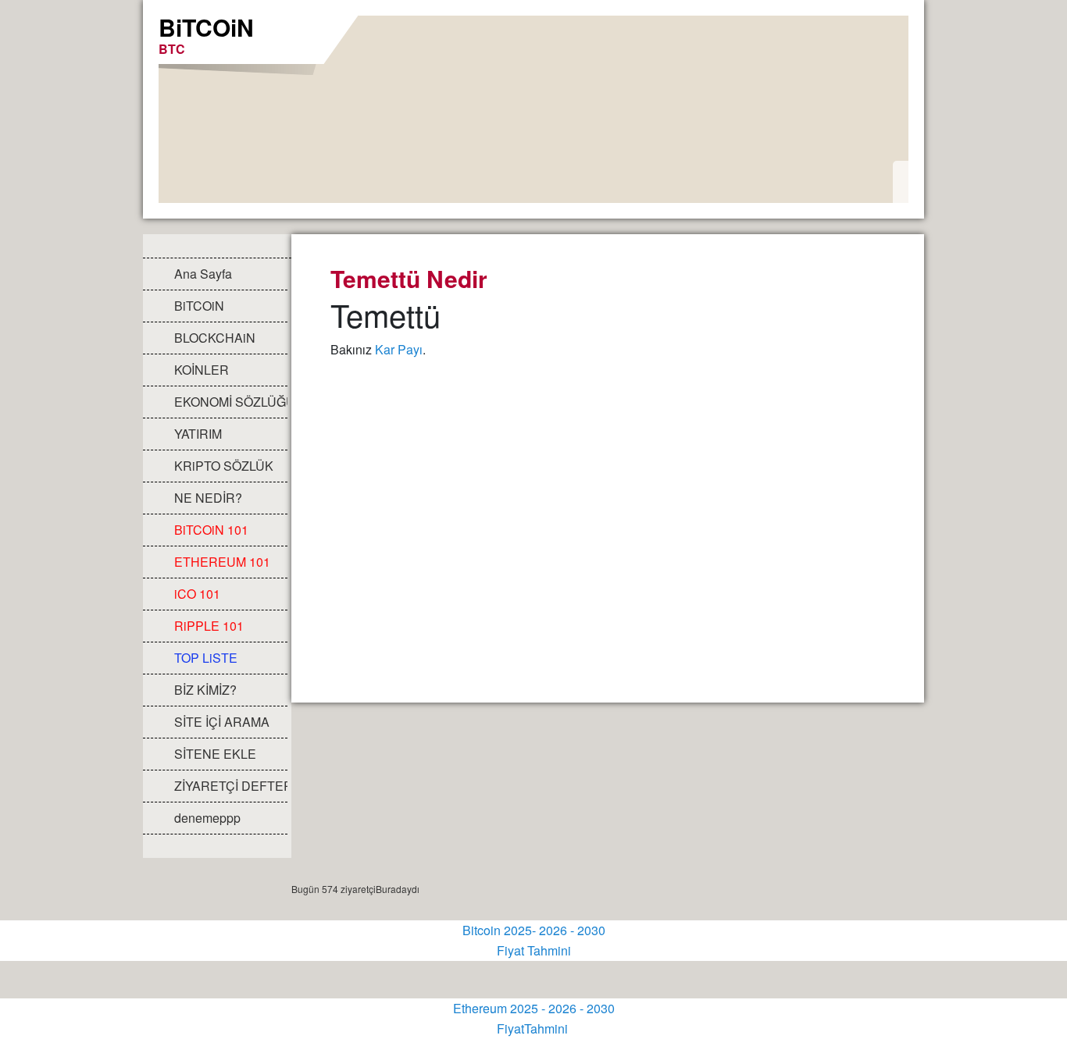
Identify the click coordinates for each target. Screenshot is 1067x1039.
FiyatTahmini (534, 1028)
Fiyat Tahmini (534, 950)
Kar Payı (399, 349)
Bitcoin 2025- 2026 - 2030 (533, 930)
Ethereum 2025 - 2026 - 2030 (534, 1008)
